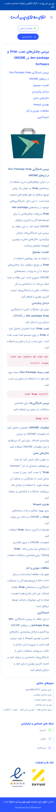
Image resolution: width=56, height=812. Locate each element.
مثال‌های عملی (41, 98)
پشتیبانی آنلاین (26, 28)
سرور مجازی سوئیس (43, 694)
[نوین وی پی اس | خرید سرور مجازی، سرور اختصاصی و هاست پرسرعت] (28, 17)
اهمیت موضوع (41, 85)
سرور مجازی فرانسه (43, 699)
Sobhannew (35, 807)
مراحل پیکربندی (40, 92)
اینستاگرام (41, 748)
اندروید (42, 730)
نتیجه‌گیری (43, 117)
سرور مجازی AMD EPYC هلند (38, 689)
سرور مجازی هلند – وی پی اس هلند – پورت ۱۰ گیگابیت (27, 709)
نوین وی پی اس (23, 801)
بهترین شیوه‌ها (41, 104)
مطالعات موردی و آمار (37, 111)
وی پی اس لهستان (43, 704)
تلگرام (43, 739)
